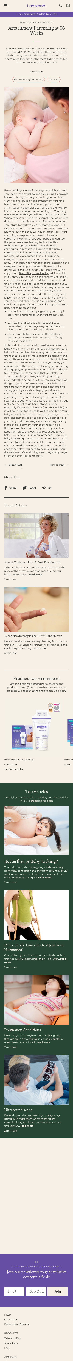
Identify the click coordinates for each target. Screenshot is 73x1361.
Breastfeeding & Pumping (28, 79)
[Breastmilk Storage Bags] (33, 727)
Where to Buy (12, 1338)
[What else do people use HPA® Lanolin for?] (36, 609)
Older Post (15, 465)
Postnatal (54, 79)
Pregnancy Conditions (22, 1030)
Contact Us (11, 1319)
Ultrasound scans (18, 1110)
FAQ (7, 1348)
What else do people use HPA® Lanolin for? (33, 636)
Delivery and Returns (16, 1324)
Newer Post (57, 465)
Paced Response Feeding (34, 273)
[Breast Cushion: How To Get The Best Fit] (36, 535)
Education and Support (36, 22)
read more (35, 574)
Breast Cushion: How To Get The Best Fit (32, 562)
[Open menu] (8, 6)
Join (58, 1291)
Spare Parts (11, 1343)
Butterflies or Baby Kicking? (31, 861)
